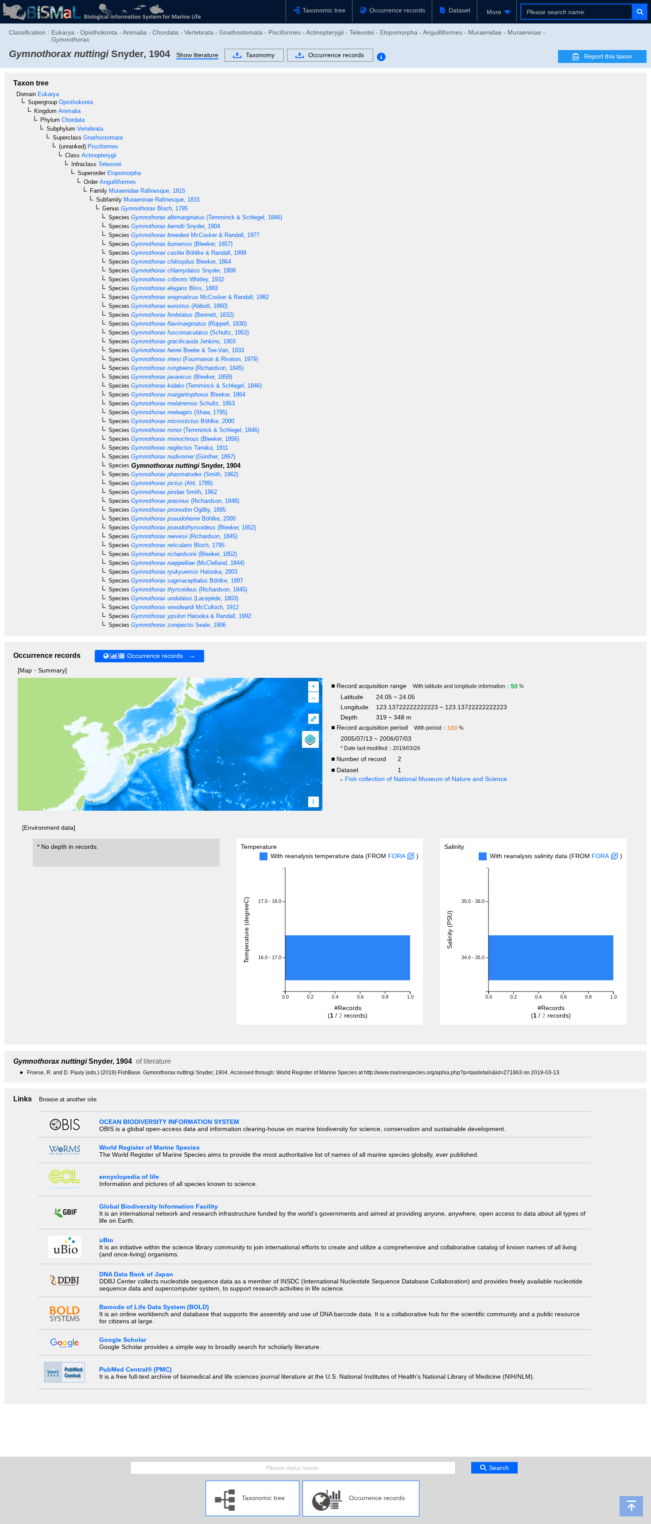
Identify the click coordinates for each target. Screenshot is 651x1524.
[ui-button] (639, 11)
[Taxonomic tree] (252, 1484)
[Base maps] (310, 739)
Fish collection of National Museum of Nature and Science (426, 778)
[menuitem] (496, 12)
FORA (396, 855)
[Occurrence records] (360, 1484)
